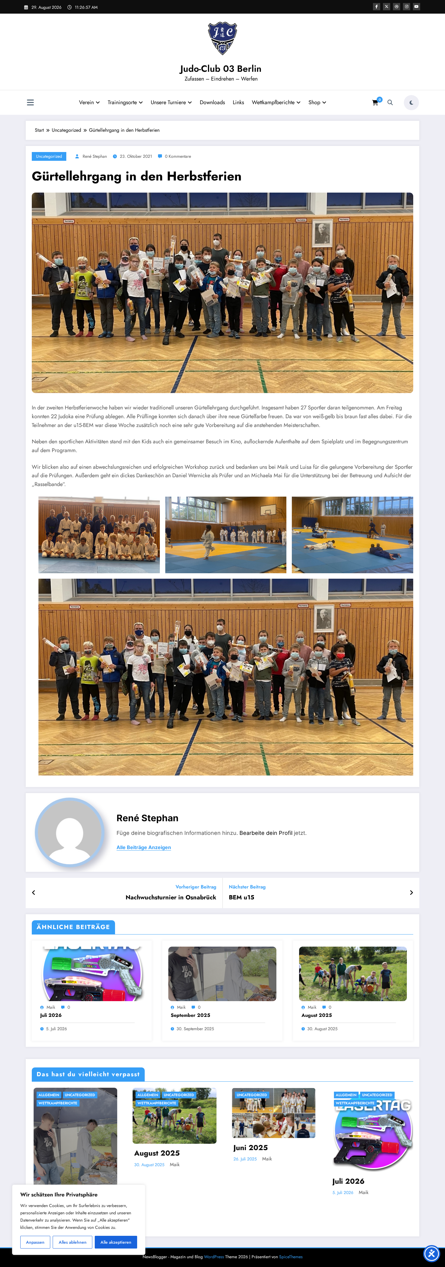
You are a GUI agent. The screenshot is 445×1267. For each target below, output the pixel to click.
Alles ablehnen (73, 1242)
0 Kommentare (178, 156)
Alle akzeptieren (116, 1242)
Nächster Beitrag (247, 887)
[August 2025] (353, 973)
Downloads (212, 102)
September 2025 (190, 1015)
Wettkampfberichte (273, 102)
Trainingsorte (122, 102)
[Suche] (390, 102)
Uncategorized (49, 156)
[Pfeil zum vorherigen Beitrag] (34, 893)
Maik (51, 1007)
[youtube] (416, 6)
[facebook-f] (376, 6)
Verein (86, 102)
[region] (78, 1220)
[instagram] (406, 6)
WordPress (214, 1257)
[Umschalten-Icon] (30, 103)
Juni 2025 (363, 1148)
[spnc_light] (411, 102)
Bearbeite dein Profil (265, 833)
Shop (314, 102)
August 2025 (317, 1015)
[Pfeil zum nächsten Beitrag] (411, 893)
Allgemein (62, 1095)
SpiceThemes (291, 1257)
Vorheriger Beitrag (196, 887)
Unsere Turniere (168, 102)
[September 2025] (222, 973)
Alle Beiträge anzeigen (144, 847)
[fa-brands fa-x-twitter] (386, 6)
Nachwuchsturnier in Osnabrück (171, 897)
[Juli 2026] (92, 973)
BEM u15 (241, 897)
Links (238, 102)
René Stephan (95, 156)
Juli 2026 (51, 1015)
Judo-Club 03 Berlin (221, 68)
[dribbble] (396, 6)
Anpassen (35, 1242)
